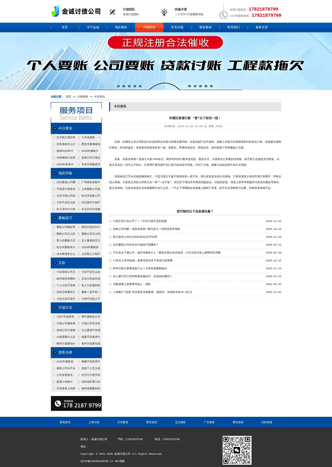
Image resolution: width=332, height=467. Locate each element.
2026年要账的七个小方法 (87, 248)
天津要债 (122, 422)
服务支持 (262, 27)
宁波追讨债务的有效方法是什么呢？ (63, 190)
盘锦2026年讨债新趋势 (62, 151)
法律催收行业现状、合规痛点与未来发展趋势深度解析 (63, 158)
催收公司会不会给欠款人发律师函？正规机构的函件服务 (63, 369)
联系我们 (233, 27)
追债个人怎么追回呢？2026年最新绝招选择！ (88, 369)
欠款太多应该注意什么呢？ (63, 299)
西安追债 (151, 422)
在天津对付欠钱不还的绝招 (63, 210)
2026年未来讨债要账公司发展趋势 (63, 165)
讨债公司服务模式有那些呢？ (63, 324)
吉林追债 (266, 422)
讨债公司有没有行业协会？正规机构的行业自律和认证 (88, 324)
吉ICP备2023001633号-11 (97, 461)
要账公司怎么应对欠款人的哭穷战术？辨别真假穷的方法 (63, 234)
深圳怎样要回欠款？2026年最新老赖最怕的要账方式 (63, 293)
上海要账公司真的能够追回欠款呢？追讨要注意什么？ (88, 190)
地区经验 (65, 173)
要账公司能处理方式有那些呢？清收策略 (63, 228)
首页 (65, 27)
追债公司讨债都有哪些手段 (63, 331)
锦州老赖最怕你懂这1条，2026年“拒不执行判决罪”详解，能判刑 (88, 389)
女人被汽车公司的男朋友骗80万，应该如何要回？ (143, 276)
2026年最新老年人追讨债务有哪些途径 (63, 362)
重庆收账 (238, 422)
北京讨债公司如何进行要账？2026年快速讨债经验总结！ (63, 196)
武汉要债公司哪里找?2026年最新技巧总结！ (63, 183)
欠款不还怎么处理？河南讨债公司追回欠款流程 (63, 203)
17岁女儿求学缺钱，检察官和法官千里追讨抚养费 (143, 260)
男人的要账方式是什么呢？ (63, 241)
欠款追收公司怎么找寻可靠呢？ (63, 272)
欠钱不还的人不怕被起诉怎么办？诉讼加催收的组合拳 (88, 299)
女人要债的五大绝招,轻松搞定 (88, 241)
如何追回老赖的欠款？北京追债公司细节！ (63, 279)
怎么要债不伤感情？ (88, 331)
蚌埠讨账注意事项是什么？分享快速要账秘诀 (140, 268)
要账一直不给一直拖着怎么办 (88, 293)
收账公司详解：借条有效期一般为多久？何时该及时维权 (146, 229)
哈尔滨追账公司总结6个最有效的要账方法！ (88, 196)
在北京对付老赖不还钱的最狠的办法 (88, 210)
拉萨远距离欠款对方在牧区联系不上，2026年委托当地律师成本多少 (88, 382)
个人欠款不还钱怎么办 (63, 286)
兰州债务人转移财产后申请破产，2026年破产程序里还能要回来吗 (63, 389)
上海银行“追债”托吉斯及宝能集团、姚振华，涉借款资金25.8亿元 (152, 292)
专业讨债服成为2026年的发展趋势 (88, 165)
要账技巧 (65, 218)
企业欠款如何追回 (88, 279)
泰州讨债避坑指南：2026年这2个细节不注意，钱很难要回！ (88, 344)
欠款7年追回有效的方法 (62, 317)
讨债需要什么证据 (63, 337)
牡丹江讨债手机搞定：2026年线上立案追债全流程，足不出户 (88, 376)
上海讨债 (94, 422)
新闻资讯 (65, 422)
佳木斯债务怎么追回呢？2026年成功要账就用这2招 (63, 255)
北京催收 (180, 422)
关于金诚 (93, 27)
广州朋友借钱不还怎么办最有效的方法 (88, 183)
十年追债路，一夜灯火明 (88, 138)
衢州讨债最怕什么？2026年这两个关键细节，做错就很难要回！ (63, 344)
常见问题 (177, 27)
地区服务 (121, 27)
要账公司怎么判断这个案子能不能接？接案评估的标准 (88, 234)
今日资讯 (99, 96)
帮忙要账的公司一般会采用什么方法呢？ (88, 317)
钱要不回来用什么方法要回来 (88, 337)
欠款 (61, 263)
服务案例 (205, 27)
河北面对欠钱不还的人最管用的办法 (88, 203)
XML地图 (120, 461)
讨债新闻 (149, 27)
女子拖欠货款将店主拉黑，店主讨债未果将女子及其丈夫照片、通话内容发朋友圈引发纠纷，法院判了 (63, 138)
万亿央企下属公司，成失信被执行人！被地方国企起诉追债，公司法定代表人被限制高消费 (167, 252)
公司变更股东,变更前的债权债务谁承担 (63, 376)
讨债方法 (65, 308)
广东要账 (209, 422)
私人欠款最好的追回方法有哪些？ (88, 286)
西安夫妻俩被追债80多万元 (88, 145)
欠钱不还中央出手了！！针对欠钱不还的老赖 (140, 221)
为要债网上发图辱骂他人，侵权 (132, 284)
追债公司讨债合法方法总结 (88, 158)
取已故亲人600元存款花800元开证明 (135, 237)
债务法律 (65, 352)
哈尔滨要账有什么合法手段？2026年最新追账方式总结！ (63, 248)
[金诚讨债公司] (77, 17)
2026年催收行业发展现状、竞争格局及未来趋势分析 (88, 151)
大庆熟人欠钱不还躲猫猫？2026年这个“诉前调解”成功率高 (88, 255)
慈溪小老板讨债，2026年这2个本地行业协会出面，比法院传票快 (63, 382)
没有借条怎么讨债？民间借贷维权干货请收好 (63, 145)
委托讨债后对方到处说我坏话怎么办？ (88, 228)
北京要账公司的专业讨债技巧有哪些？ (136, 244)
